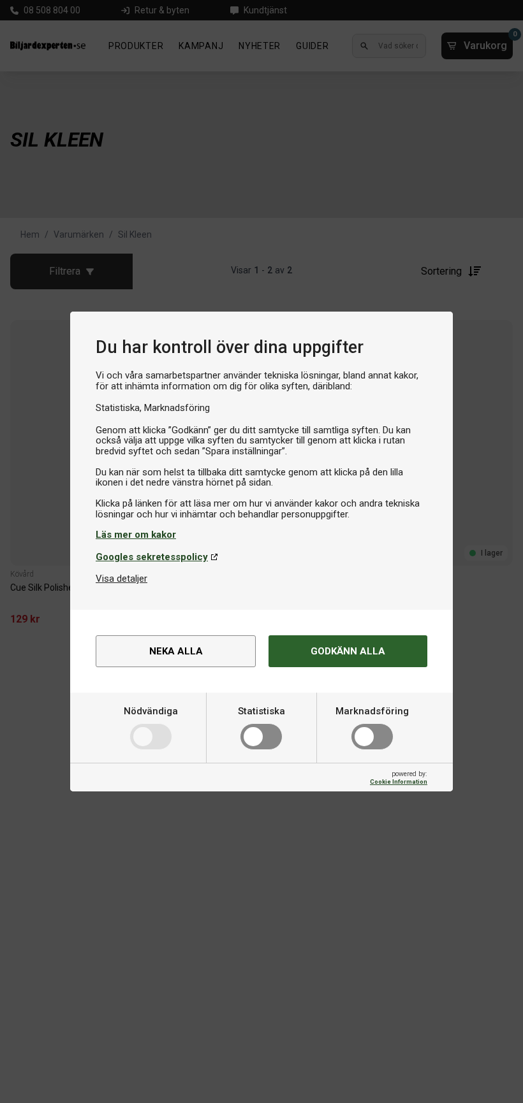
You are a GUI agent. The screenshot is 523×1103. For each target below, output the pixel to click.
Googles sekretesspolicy (152, 557)
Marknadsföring (372, 711)
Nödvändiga (151, 711)
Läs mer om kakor (136, 534)
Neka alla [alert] (176, 651)
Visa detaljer (121, 578)
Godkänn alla (348, 651)
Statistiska (261, 711)
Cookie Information (398, 781)
